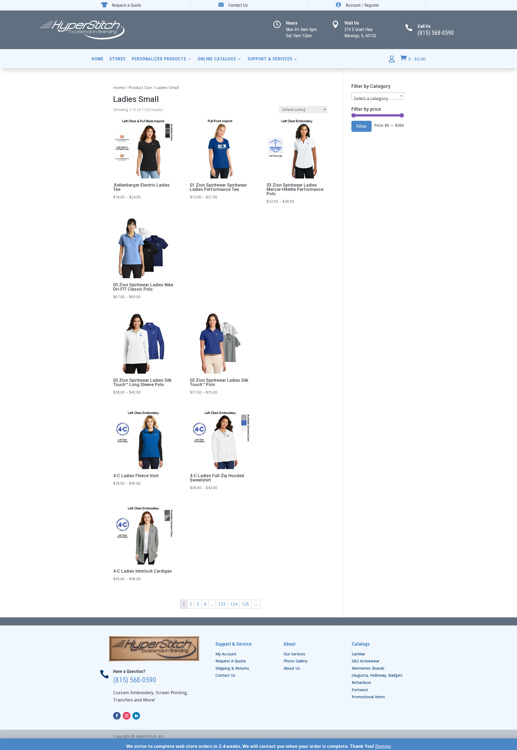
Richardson (361, 682)
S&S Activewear (365, 660)
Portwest (360, 689)
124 (233, 604)
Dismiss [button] (383, 746)
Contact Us (225, 675)
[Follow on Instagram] (126, 716)
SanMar (358, 653)
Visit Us (351, 23)
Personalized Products (159, 59)
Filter (361, 126)
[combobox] (377, 96)
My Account (225, 653)
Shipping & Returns (232, 668)
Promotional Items (368, 696)
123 (221, 604)
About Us (292, 668)
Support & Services (269, 59)
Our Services (294, 653)
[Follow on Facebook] (117, 716)
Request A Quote (230, 660)
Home (97, 59)
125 (245, 604)
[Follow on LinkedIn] (136, 716)
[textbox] (378, 98)
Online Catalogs (217, 59)
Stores (117, 59)
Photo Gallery (296, 660)
